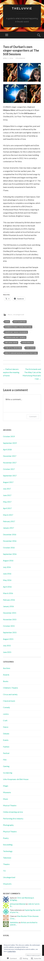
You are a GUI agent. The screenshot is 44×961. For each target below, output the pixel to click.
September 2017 (10, 475)
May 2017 (7, 502)
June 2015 (7, 652)
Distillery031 (20, 322)
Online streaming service (13, 812)
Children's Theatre (10, 688)
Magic (5, 786)
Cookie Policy (11, 951)
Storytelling (7, 844)
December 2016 (9, 534)
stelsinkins (20, 58)
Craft (5, 720)
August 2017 (8, 482)
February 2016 (9, 600)
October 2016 (9, 547)
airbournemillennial (17, 904)
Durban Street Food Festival (18, 327)
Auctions (6, 668)
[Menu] (6, 35)
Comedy (6, 707)
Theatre (6, 864)
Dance (5, 727)
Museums (7, 792)
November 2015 (9, 619)
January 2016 (8, 606)
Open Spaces (27, 342)
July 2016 (7, 567)
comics (6, 714)
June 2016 (7, 573)
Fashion (6, 747)
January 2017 (8, 528)
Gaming (6, 766)
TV (4, 871)
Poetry (6, 838)
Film (5, 759)
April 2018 (7, 449)
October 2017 (9, 469)
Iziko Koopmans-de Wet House (15, 779)
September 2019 (10, 443)
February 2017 (9, 521)
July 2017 (7, 489)
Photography (8, 825)
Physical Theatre (10, 831)
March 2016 (8, 593)
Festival (6, 753)
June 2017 (7, 495)
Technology (7, 851)
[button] (10, 72)
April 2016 (7, 587)
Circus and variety (10, 694)
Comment (32, 417)
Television (7, 858)
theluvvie (22, 8)
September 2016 (10, 554)
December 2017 (9, 456)
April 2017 (7, 508)
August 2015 (8, 639)
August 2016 (8, 560)
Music (10, 314)
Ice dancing (7, 773)
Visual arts (7, 884)
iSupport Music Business (16, 332)
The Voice (30, 348)
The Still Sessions (13, 348)
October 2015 (9, 626)
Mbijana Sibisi (11, 342)
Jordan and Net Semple (15, 337)
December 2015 (9, 613)
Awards (6, 675)
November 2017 (9, 462)
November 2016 (9, 541)
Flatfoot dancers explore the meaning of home (11, 372)
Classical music (9, 701)
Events (5, 740)
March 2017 (8, 515)
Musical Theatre (9, 805)
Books (5, 681)
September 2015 (10, 632)
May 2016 (7, 580)
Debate (6, 733)
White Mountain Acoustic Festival (21, 353)
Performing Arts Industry (13, 818)
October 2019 (9, 436)
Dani (7, 322)
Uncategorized (18, 314)
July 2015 (7, 645)
